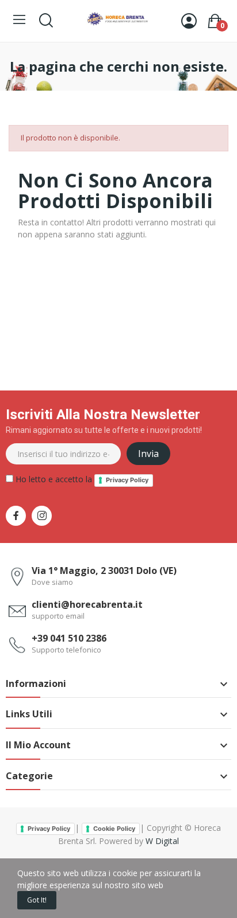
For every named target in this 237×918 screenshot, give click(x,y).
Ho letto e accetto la (80, 479)
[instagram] (42, 516)
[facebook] (16, 516)
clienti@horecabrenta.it (87, 604)
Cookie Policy (114, 829)
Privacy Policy (127, 480)
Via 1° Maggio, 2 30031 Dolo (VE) (104, 570)
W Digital (162, 840)
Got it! (37, 900)
